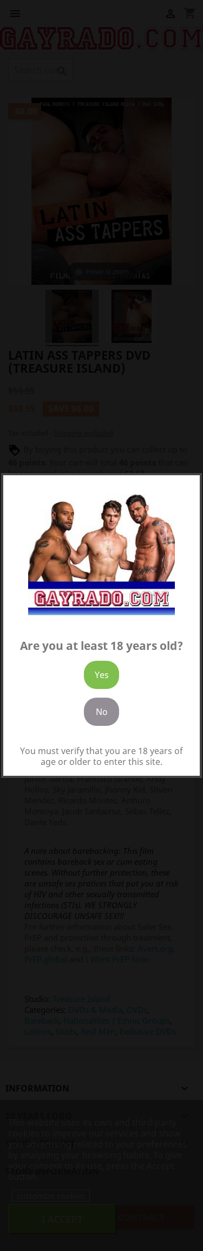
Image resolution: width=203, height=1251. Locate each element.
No (102, 712)
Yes (102, 675)
